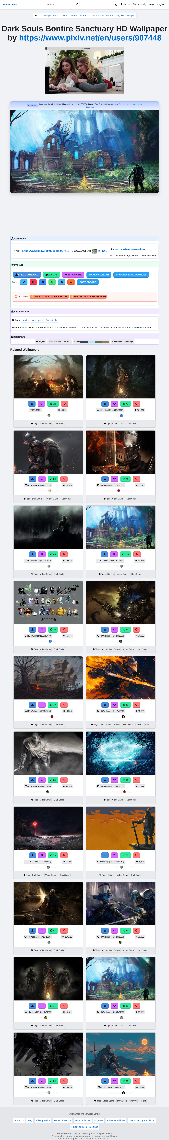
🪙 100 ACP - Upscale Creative (49, 296)
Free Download (28, 274)
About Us (19, 1120)
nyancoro (129, 415)
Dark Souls (51, 320)
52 (126, 780)
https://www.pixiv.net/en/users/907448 (90, 37)
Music (32, 327)
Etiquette (98, 1120)
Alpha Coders (9, 4)
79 (126, 479)
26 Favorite (74, 274)
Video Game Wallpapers (74, 15)
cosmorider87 (129, 490)
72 (126, 629)
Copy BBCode (88, 282)
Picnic (93, 327)
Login (152, 4)
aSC (56, 716)
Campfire (62, 327)
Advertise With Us (116, 1120)
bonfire (25, 320)
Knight (110, 875)
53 (54, 855)
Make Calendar (99, 274)
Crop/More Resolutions (131, 274)
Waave (57, 641)
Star (25, 327)
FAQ (30, 1120)
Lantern (52, 327)
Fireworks (41, 327)
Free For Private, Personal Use (129, 249)
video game (37, 320)
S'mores (127, 327)
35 (126, 1006)
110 (126, 554)
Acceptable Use (82, 1120)
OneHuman (56, 791)
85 (54, 554)
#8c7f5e (105, 342)
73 (126, 404)
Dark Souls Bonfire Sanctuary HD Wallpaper (112, 15)
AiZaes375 (129, 641)
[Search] (77, 4)
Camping (84, 327)
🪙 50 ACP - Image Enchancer (88, 296)
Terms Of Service (62, 1120)
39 (54, 1081)
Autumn (147, 327)
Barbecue (73, 327)
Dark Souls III (38, 499)
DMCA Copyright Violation (142, 1120)
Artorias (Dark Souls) (110, 649)
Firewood (137, 327)
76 (54, 629)
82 (54, 479)
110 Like (53, 274)
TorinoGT (103, 250)
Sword (139, 725)
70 (54, 705)
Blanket (117, 327)
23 (126, 1081)
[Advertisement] (84, 214)
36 (54, 1006)
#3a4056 (84, 342)
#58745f (98, 342)
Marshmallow (104, 327)
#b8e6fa (91, 342)
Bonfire (110, 574)
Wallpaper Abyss (49, 15)
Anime (117, 725)
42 (126, 930)
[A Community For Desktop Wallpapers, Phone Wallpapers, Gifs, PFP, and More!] (36, 15)
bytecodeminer (56, 1017)
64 (54, 780)
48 (126, 705)
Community (141, 4)
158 (54, 404)
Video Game (45, 424)
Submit (126, 4)
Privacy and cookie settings (84, 1127)
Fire (147, 725)
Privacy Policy (43, 1120)
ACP (20, 296)
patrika (130, 716)
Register (161, 4)
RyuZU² (56, 490)
